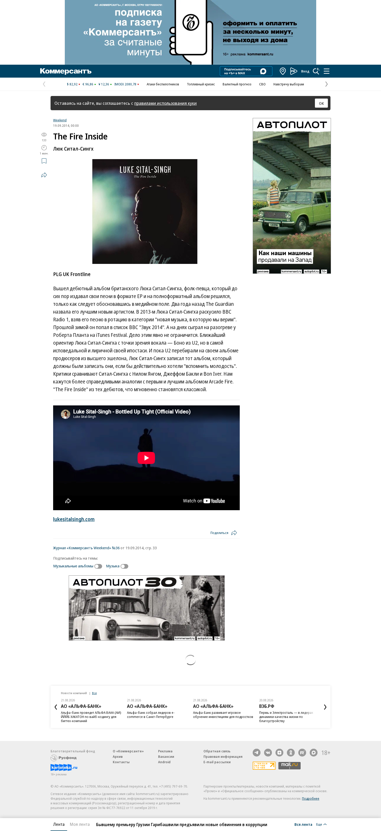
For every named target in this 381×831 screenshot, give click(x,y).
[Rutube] (302, 752)
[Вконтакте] (268, 752)
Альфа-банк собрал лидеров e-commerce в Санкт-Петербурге (85, 714)
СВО (262, 84)
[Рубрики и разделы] (326, 71)
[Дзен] (279, 752)
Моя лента (80, 824)
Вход (305, 71)
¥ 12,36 (103, 84)
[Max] (314, 752)
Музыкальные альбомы (73, 565)
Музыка (112, 565)
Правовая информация (223, 756)
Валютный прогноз (237, 84)
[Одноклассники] (291, 752)
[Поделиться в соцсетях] (44, 175)
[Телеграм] (256, 752)
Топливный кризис (201, 84)
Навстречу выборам (288, 84)
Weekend (60, 120)
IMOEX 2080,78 (125, 84)
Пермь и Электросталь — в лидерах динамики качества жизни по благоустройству (220, 716)
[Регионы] (283, 71)
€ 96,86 (88, 84)
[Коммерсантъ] (65, 71)
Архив (118, 756)
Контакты (121, 762)
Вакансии (166, 756)
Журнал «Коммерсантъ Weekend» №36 (86, 547)
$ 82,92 (72, 84)
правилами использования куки (165, 103)
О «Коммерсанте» (128, 751)
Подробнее (310, 798)
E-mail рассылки (217, 762)
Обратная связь (216, 751)
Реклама (165, 751)
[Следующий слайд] (325, 707)
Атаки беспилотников (163, 84)
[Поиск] (316, 71)
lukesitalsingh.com (74, 519)
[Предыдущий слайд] (56, 707)
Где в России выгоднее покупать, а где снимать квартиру (288, 714)
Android (164, 762)
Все (94, 693)
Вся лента (303, 824)
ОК (321, 103)
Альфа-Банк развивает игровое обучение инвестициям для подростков (157, 714)
